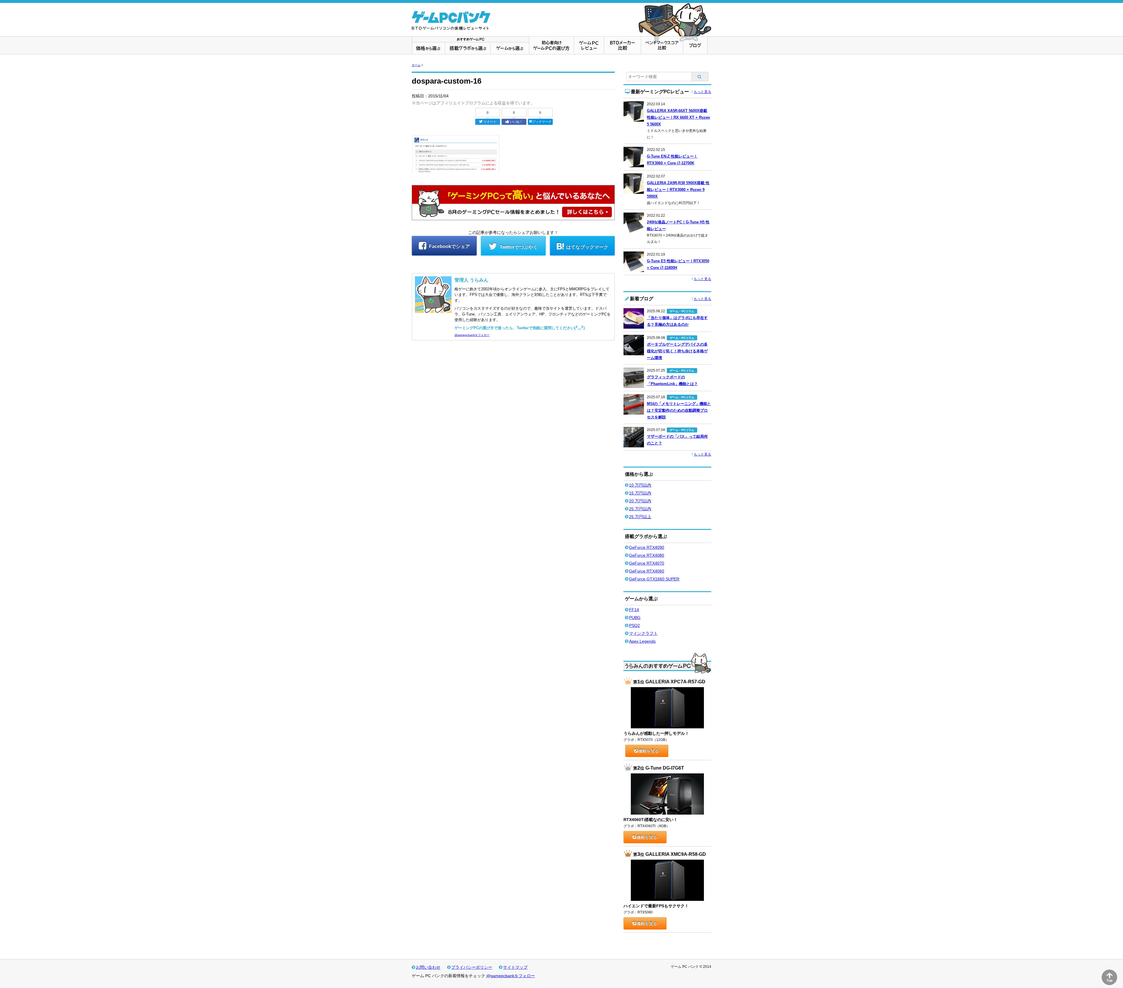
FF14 (634, 609)
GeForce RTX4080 (646, 555)
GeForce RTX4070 (646, 563)
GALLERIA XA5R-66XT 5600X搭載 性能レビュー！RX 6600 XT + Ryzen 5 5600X (678, 117)
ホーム (416, 65)
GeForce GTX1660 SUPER (654, 579)
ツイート (489, 121)
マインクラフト (643, 633)
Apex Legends (642, 641)
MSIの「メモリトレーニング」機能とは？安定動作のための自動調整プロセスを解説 (679, 410)
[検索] (700, 76)
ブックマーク (542, 121)
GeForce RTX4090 (646, 547)
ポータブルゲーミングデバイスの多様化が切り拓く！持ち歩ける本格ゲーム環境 (677, 351)
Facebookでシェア (449, 246)
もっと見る (702, 92)
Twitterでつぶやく (518, 246)
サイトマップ (515, 967)
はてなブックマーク (587, 246)
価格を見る (648, 751)
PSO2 (634, 625)
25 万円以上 (640, 516)
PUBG (634, 617)
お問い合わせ (428, 967)
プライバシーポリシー (471, 967)
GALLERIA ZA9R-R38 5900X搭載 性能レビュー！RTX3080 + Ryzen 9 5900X (678, 190)
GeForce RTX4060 (646, 571)
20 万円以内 (640, 501)
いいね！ (516, 121)
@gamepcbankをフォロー (472, 335)
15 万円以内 (640, 493)
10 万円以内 (640, 485)
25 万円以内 (640, 508)
